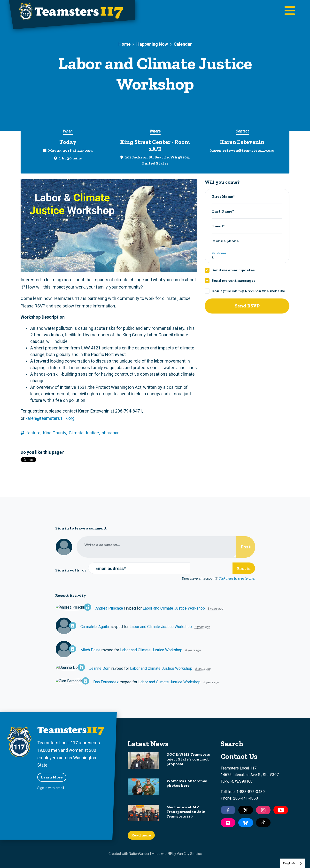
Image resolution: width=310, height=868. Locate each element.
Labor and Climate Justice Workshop (174, 608)
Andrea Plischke (109, 608)
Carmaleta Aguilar (95, 626)
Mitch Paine (90, 650)
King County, (55, 432)
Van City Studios (189, 854)
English (289, 863)
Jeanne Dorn (99, 668)
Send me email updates (233, 270)
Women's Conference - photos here (187, 783)
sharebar (110, 432)
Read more (141, 835)
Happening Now (152, 44)
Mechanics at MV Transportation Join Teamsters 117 (186, 811)
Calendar (183, 44)
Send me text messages (233, 280)
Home (124, 44)
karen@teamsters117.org (50, 418)
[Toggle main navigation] (290, 11)
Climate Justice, (84, 432)
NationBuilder (139, 854)
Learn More (52, 777)
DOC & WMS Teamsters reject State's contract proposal (188, 759)
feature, (33, 432)
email (59, 788)
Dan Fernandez (106, 682)
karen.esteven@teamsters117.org (242, 150)
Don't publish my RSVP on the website (248, 291)
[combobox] (292, 863)
